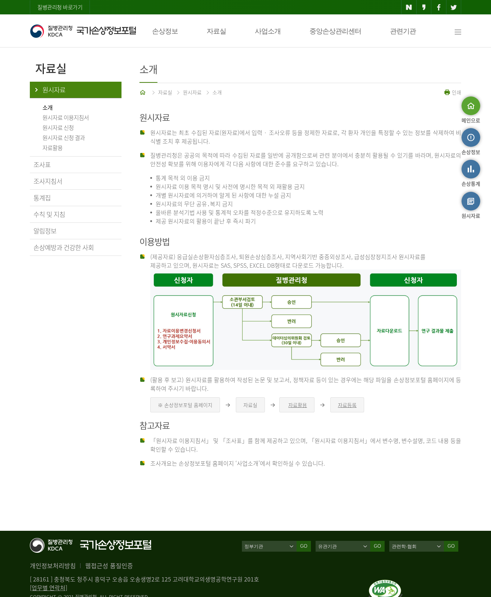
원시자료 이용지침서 (65, 117)
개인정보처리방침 (53, 565)
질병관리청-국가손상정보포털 (83, 31)
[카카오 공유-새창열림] (424, 7)
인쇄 (455, 92)
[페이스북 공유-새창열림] (438, 7)
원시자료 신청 (58, 127)
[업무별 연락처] (48, 587)
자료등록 (347, 404)
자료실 (216, 31)
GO (303, 546)
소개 (47, 107)
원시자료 (53, 90)
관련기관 (403, 31)
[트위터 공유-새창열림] (453, 7)
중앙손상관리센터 (335, 31)
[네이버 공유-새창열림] (408, 7)
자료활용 (52, 147)
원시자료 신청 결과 (63, 137)
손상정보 (165, 31)
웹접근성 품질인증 (109, 565)
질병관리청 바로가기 (59, 7)
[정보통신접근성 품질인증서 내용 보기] (385, 584)
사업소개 (268, 31)
